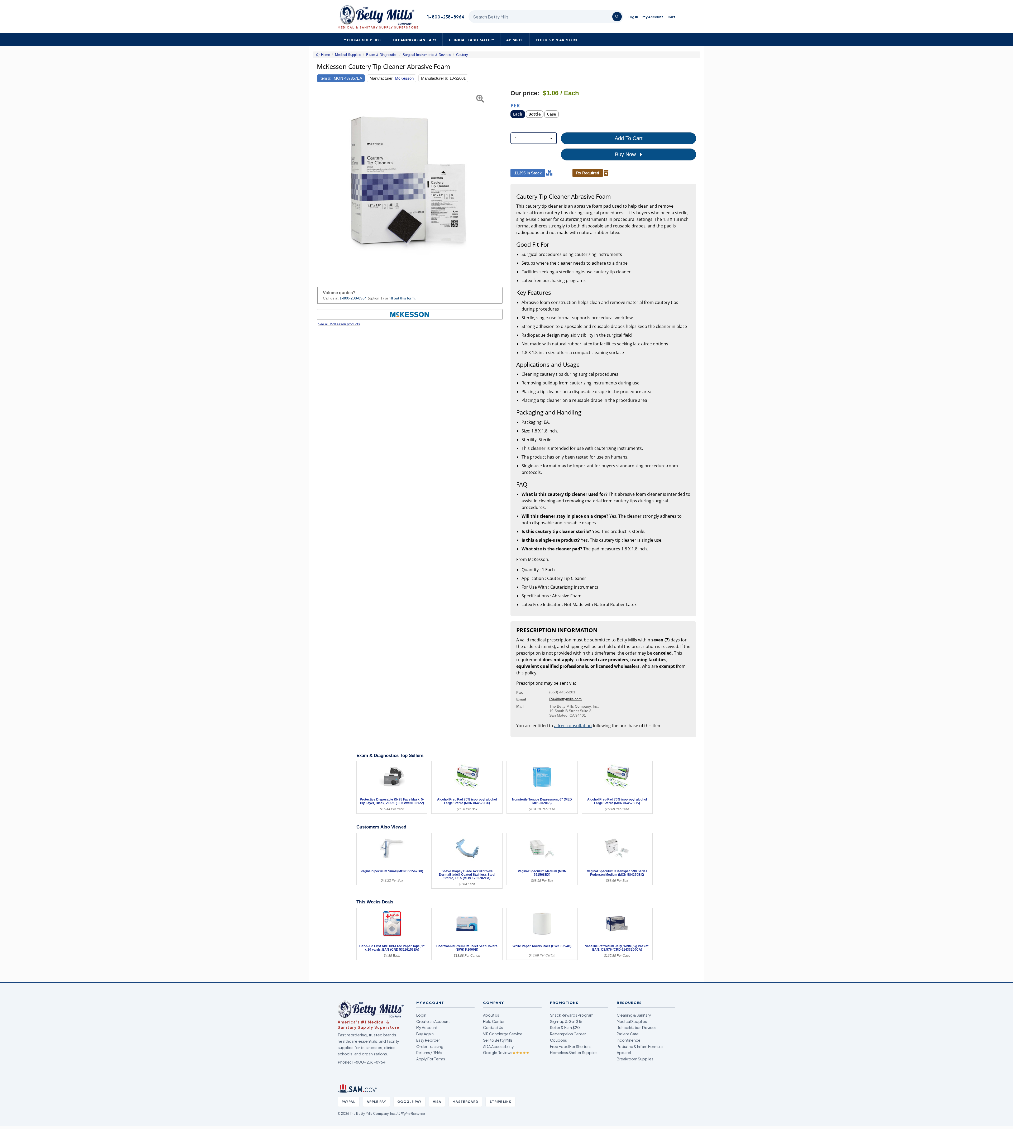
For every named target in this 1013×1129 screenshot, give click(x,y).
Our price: (524, 93)
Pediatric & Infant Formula (640, 1046)
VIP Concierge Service (503, 1033)
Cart (671, 17)
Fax (519, 692)
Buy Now (626, 154)
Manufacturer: (382, 78)
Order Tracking (429, 1046)
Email (521, 699)
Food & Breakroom (556, 39)
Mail (520, 706)
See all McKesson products (339, 324)
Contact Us (493, 1027)
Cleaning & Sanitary (415, 39)
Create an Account (433, 1021)
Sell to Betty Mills (498, 1040)
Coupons (558, 1040)
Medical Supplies (362, 39)
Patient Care (628, 1033)
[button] (323, 182)
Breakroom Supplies (635, 1058)
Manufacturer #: (434, 78)
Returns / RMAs (429, 1052)
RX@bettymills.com (565, 699)
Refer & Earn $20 (565, 1027)
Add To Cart (629, 138)
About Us (491, 1015)
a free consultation (573, 725)
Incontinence (629, 1040)
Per (515, 105)
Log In (633, 17)
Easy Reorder (428, 1040)
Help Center (494, 1021)
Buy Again (425, 1033)
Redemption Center (568, 1033)
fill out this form (402, 298)
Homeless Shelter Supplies (574, 1052)
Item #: (325, 78)
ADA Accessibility (498, 1046)
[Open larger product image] (410, 182)
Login (421, 1015)
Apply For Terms (430, 1058)
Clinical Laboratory (471, 39)
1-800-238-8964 (445, 16)
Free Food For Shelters (570, 1046)
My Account (652, 17)
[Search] (617, 16)
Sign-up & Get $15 (566, 1021)
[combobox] (533, 138)
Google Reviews (506, 1052)
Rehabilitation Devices (637, 1027)
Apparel (515, 39)
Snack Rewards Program (572, 1015)
